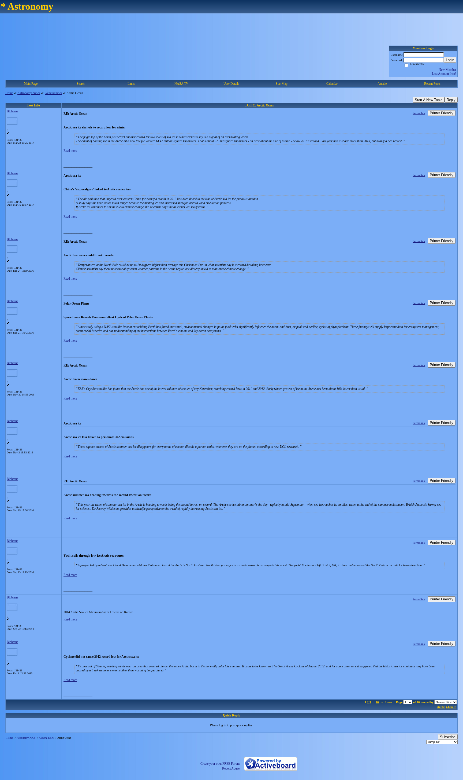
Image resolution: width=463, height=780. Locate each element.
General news (53, 93)
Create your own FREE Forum (220, 764)
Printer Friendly (441, 113)
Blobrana (12, 111)
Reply (451, 100)
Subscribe (447, 737)
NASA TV (181, 84)
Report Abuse (231, 768)
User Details (231, 84)
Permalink (419, 113)
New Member (447, 70)
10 (377, 702)
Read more (70, 151)
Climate (451, 706)
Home (9, 93)
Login (450, 60)
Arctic (441, 706)
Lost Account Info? (444, 74)
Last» (389, 702)
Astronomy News (28, 93)
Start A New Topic (428, 100)
